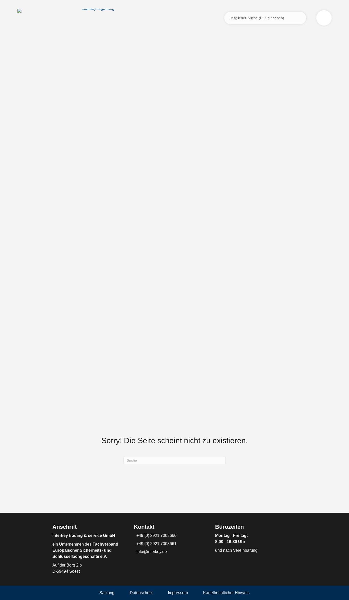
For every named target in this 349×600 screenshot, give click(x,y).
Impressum (178, 593)
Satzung (106, 593)
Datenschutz (141, 593)
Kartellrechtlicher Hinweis (226, 593)
